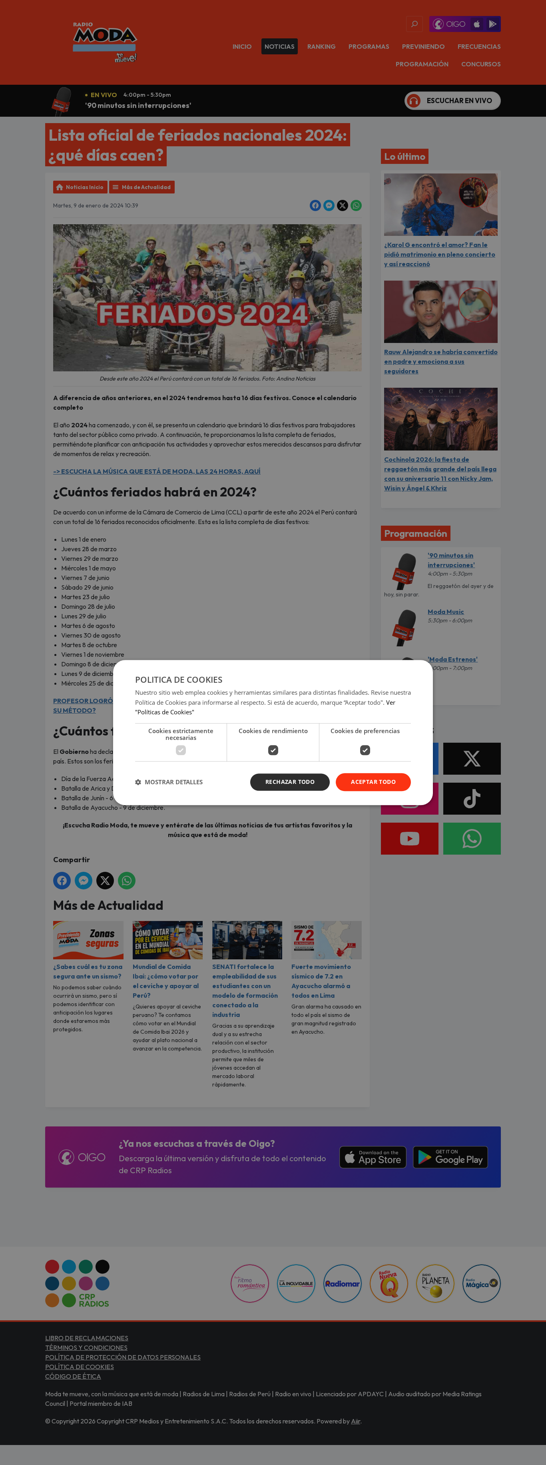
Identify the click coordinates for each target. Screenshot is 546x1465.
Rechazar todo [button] (290, 781)
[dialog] (273, 732)
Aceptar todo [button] (373, 781)
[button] (169, 782)
